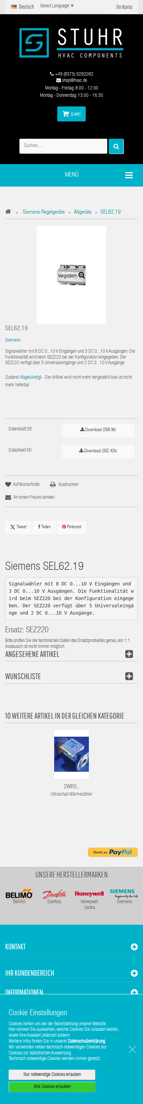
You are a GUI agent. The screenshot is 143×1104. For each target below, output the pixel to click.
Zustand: (12, 377)
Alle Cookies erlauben (52, 1087)
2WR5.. (71, 787)
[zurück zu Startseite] (10, 212)
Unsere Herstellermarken (71, 874)
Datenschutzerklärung (86, 1041)
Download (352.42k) (100, 451)
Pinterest (73, 527)
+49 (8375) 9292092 (73, 74)
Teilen (45, 527)
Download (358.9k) (100, 430)
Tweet (21, 527)
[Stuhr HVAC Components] (71, 43)
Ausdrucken (68, 484)
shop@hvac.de (74, 80)
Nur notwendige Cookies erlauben (52, 1074)
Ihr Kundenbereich (29, 972)
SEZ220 (37, 631)
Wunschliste (23, 676)
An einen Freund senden (34, 497)
